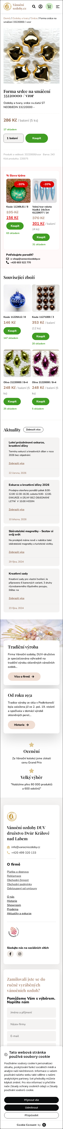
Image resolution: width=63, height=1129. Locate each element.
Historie (12, 901)
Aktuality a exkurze (19, 913)
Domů (7, 18)
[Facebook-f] (10, 954)
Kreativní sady (18, 574)
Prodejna (12, 909)
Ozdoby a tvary (20, 18)
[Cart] (49, 6)
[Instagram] (19, 954)
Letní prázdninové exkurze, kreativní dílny (27, 444)
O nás (10, 897)
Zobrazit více (16, 463)
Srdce (34, 18)
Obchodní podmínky (19, 884)
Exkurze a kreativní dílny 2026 (29, 485)
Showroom (14, 905)
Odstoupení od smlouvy (22, 888)
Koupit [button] (15, 226)
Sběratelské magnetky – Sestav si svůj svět (31, 532)
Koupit (36, 138)
